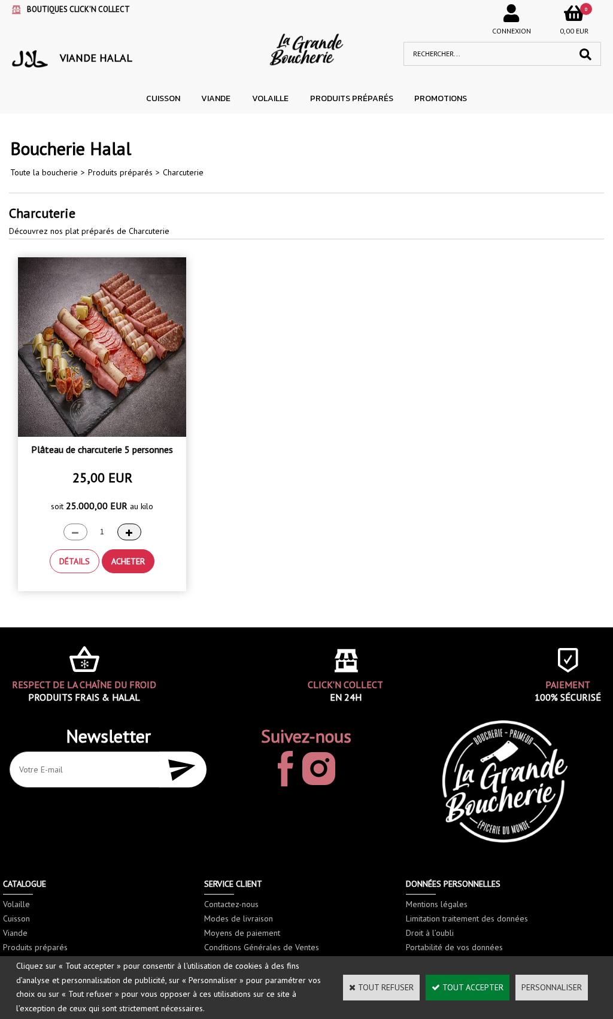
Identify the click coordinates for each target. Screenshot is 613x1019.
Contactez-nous (231, 904)
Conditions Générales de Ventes (261, 947)
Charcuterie (183, 172)
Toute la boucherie (44, 172)
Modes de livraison (238, 918)
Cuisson (163, 98)
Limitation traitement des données (467, 918)
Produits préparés (351, 98)
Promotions (440, 98)
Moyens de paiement (242, 932)
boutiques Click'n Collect (78, 9)
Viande (215, 98)
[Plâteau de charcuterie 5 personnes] (102, 433)
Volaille (270, 98)
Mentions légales (437, 904)
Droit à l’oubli (430, 932)
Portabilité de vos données (454, 947)
